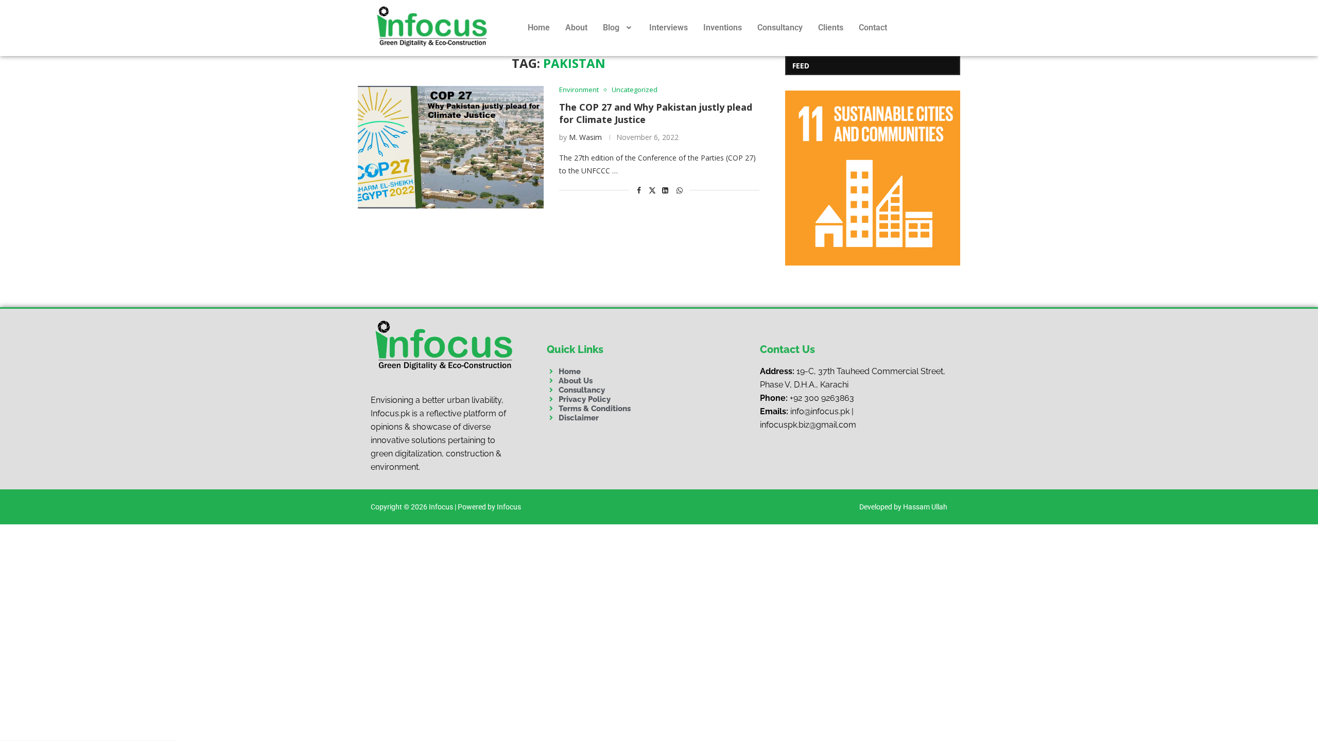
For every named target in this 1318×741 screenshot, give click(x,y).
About (576, 27)
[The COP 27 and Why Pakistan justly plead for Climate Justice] (451, 147)
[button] (618, 28)
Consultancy (780, 27)
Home (539, 27)
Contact (873, 27)
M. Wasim (585, 137)
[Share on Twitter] (652, 190)
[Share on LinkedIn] (665, 190)
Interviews (668, 27)
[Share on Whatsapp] (679, 190)
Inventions (722, 27)
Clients (830, 27)
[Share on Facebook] (639, 190)
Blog (611, 27)
